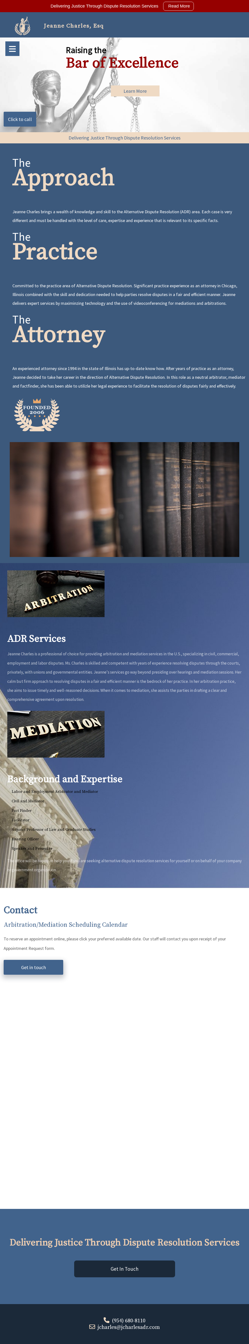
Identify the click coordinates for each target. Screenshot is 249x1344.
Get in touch (33, 967)
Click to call (20, 119)
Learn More (135, 91)
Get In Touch (125, 1269)
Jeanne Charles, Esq (74, 26)
